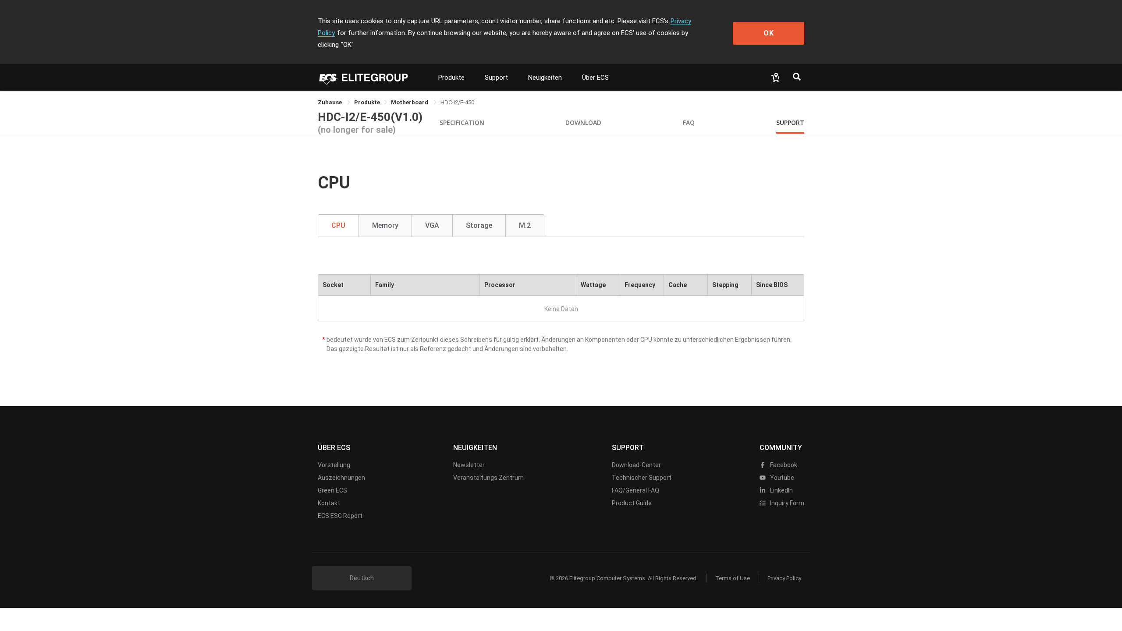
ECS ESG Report (340, 515)
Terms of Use (732, 578)
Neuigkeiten (545, 78)
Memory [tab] (385, 225)
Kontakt (329, 503)
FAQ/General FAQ (635, 490)
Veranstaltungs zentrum (488, 477)
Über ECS (595, 78)
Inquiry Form (786, 503)
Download (583, 122)
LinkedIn (781, 490)
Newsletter (469, 464)
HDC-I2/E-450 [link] (457, 102)
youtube (781, 477)
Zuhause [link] (330, 102)
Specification (462, 122)
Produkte (451, 78)
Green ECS (332, 490)
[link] (367, 102)
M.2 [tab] (525, 225)
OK (768, 33)
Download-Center (636, 464)
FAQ (689, 122)
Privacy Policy (784, 578)
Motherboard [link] (410, 102)
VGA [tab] (432, 225)
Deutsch (362, 577)
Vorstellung (334, 464)
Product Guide (632, 503)
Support (496, 78)
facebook (783, 464)
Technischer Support (641, 477)
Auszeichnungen (341, 477)
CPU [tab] (338, 225)
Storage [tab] (479, 225)
